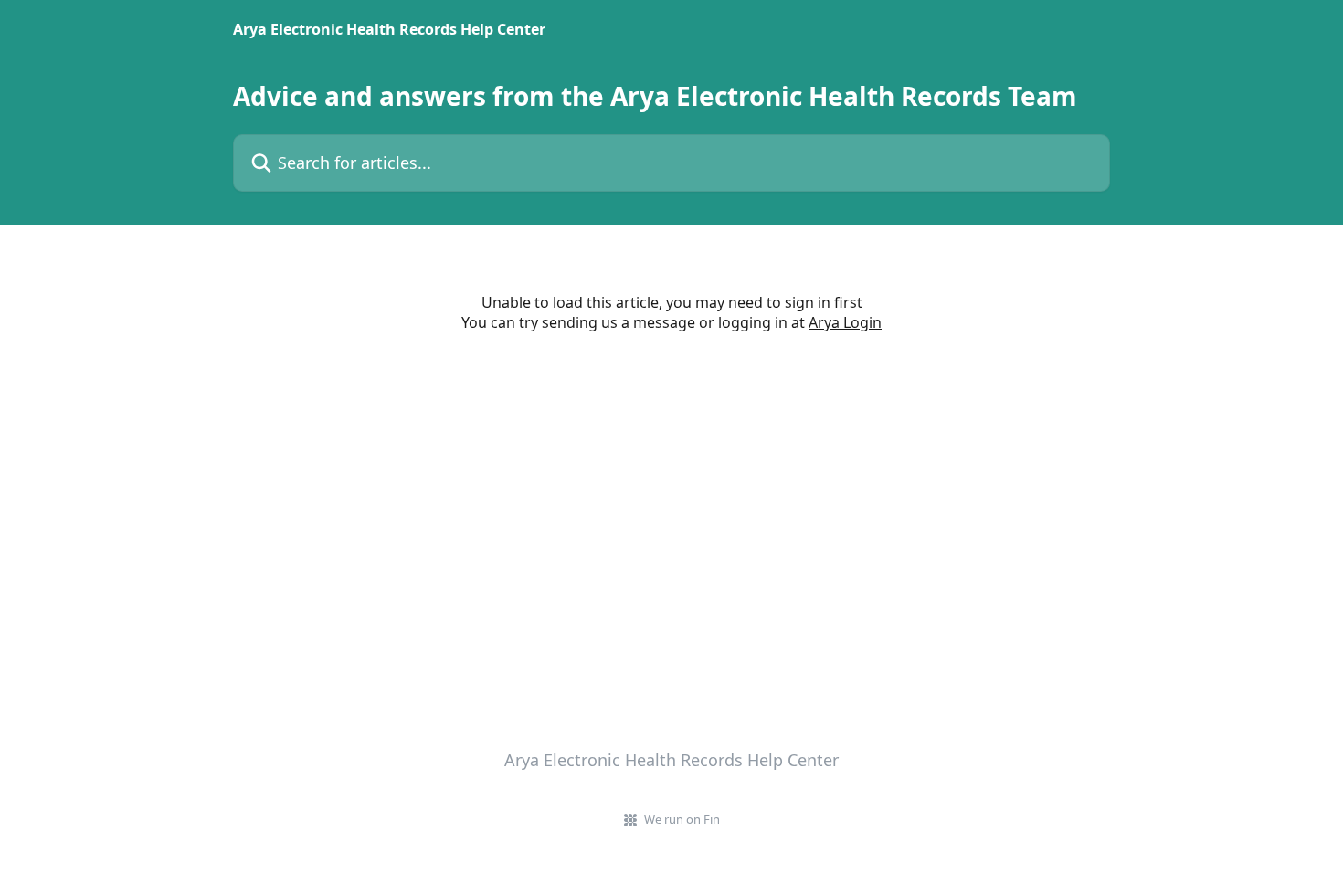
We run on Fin (682, 819)
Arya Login (845, 322)
